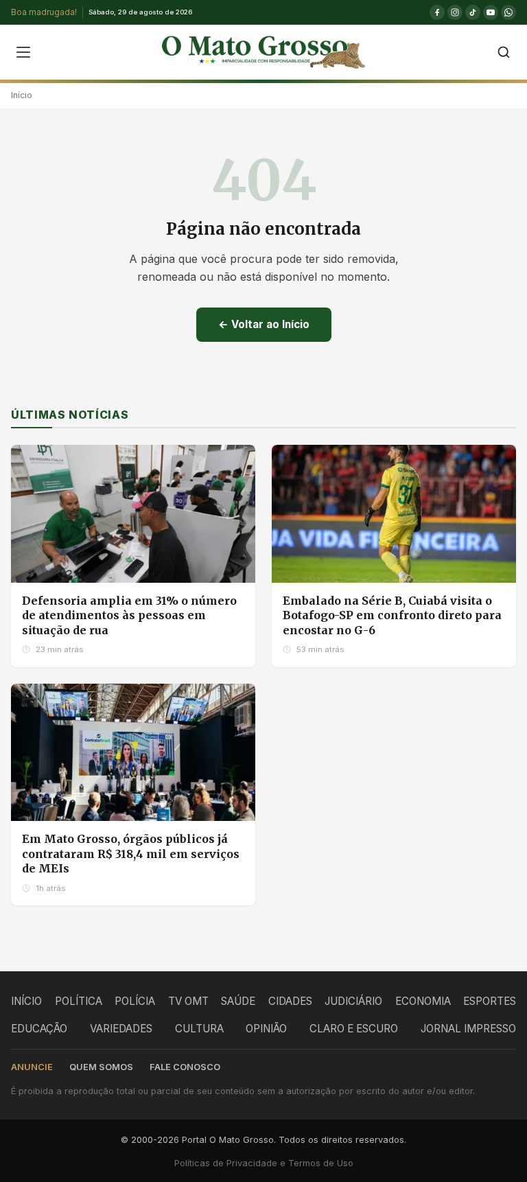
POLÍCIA (135, 1001)
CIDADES (290, 1001)
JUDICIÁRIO (353, 1001)
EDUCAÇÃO (39, 1028)
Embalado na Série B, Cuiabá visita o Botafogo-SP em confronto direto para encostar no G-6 (392, 615)
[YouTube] (490, 12)
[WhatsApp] (508, 12)
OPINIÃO (266, 1028)
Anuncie (32, 1067)
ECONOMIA (423, 1001)
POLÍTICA (78, 1001)
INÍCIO (26, 1001)
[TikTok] (472, 12)
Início (21, 95)
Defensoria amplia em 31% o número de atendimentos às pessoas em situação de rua (129, 615)
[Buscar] (503, 52)
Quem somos (101, 1067)
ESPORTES (489, 1001)
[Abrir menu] (23, 52)
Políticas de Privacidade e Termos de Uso (263, 1163)
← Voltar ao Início (263, 324)
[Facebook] (437, 12)
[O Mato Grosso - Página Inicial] (263, 52)
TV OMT (188, 1001)
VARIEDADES (121, 1028)
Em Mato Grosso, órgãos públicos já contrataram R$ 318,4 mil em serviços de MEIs (130, 853)
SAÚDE (238, 1001)
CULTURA (199, 1028)
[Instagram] (454, 12)
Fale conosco (185, 1067)
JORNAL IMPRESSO (468, 1028)
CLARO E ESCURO (353, 1028)
